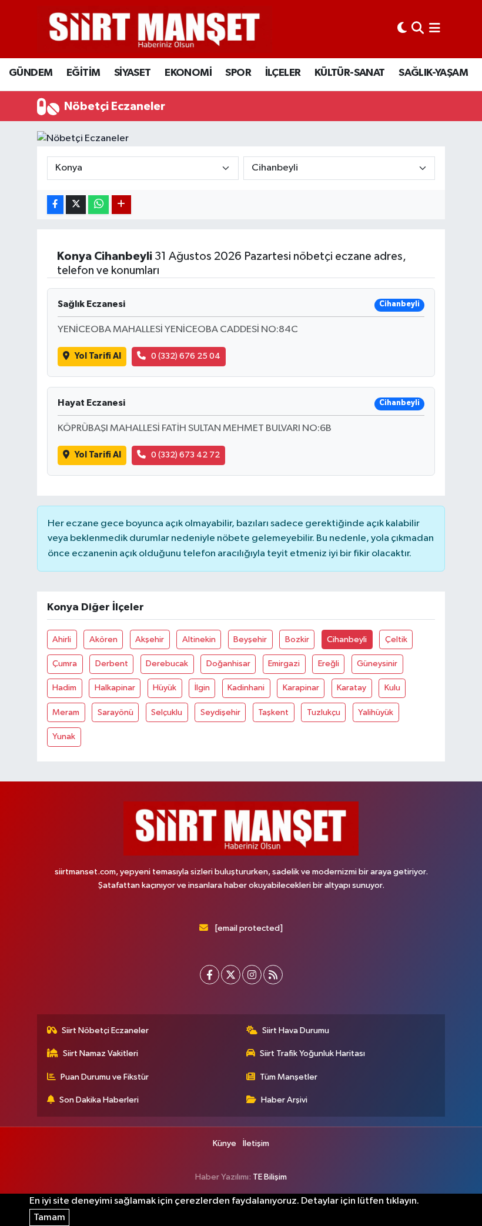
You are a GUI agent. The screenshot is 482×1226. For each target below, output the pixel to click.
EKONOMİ (188, 73)
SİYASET (132, 73)
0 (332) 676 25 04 (185, 356)
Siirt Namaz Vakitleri (100, 1053)
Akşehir (149, 639)
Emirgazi (284, 663)
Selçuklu (166, 712)
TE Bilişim (270, 1176)
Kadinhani (246, 687)
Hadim (64, 687)
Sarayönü (115, 712)
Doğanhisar (228, 663)
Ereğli (328, 663)
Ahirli (61, 639)
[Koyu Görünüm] (402, 29)
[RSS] (273, 974)
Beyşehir (250, 639)
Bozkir (297, 639)
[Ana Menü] (434, 29)
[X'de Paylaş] (76, 205)
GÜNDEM (30, 73)
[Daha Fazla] (121, 205)
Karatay (351, 687)
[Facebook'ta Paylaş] (55, 205)
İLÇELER (283, 73)
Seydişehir (220, 712)
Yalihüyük (375, 712)
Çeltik (396, 639)
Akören (103, 639)
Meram (65, 712)
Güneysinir (377, 663)
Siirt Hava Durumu (295, 1030)
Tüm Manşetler (288, 1077)
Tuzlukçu (323, 712)
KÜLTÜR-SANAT (349, 73)
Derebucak (167, 663)
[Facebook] (209, 974)
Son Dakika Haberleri (99, 1099)
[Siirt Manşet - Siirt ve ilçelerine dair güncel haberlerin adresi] (154, 29)
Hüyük (164, 687)
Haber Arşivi (284, 1099)
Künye (224, 1143)
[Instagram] (252, 974)
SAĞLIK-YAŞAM (433, 73)
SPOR (238, 73)
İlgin (202, 687)
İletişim (256, 1143)
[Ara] (417, 29)
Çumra (64, 663)
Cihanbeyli (347, 639)
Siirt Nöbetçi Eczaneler (105, 1030)
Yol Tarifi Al (98, 356)
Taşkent (273, 712)
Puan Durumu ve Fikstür (105, 1077)
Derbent (111, 663)
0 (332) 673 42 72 (185, 454)
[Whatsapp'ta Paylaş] (98, 205)
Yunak (63, 736)
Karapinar (301, 687)
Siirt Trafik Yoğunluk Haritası (312, 1053)
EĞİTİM (83, 73)
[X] (230, 974)
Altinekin (199, 639)
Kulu (392, 687)
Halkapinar (115, 687)
